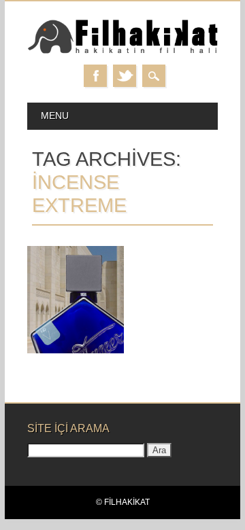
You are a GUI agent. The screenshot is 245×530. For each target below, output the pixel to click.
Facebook (95, 76)
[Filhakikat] (122, 51)
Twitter (124, 76)
